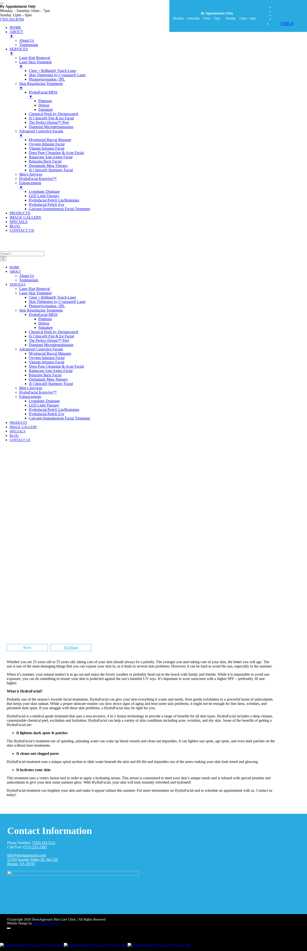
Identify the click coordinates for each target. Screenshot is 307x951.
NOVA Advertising (45, 923)
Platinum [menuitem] (45, 101)
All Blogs (71, 647)
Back (27, 647)
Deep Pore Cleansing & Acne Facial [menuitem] (56, 153)
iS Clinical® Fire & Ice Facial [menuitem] (51, 118)
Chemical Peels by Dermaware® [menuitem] (53, 114)
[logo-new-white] (73, 874)
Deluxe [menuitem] (43, 105)
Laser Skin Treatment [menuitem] (35, 64)
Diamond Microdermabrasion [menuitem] (51, 127)
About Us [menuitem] (26, 40)
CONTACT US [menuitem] (22, 230)
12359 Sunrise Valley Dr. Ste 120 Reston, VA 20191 (32, 861)
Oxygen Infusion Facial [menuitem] (47, 144)
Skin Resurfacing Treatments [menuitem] (41, 86)
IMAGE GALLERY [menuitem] (25, 217)
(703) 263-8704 (12, 19)
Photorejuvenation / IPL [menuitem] (47, 79)
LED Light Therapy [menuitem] (44, 196)
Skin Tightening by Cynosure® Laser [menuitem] (57, 75)
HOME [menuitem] (15, 27)
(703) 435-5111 (43, 843)
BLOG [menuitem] (15, 226)
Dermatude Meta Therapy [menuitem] (48, 166)
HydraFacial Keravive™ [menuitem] (38, 179)
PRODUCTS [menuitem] (20, 213)
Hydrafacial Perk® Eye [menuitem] (46, 204)
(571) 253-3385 (35, 847)
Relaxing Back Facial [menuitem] (45, 161)
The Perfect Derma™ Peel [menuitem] (49, 122)
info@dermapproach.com (26, 855)
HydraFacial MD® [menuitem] (43, 94)
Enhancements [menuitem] (30, 185)
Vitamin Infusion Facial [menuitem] (46, 148)
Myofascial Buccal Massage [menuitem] (50, 140)
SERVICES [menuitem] (19, 51)
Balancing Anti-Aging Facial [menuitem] (50, 157)
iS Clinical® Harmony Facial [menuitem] (51, 170)
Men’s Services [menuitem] (30, 174)
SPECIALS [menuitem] (19, 222)
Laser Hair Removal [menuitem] (34, 58)
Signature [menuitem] (45, 109)
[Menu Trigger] (2, 3)
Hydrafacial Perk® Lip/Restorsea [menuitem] (54, 200)
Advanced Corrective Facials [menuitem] (41, 133)
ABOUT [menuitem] (16, 34)
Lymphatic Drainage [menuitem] (44, 191)
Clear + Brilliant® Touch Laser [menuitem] (52, 71)
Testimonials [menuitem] (28, 45)
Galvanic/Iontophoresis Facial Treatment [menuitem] (59, 209)
